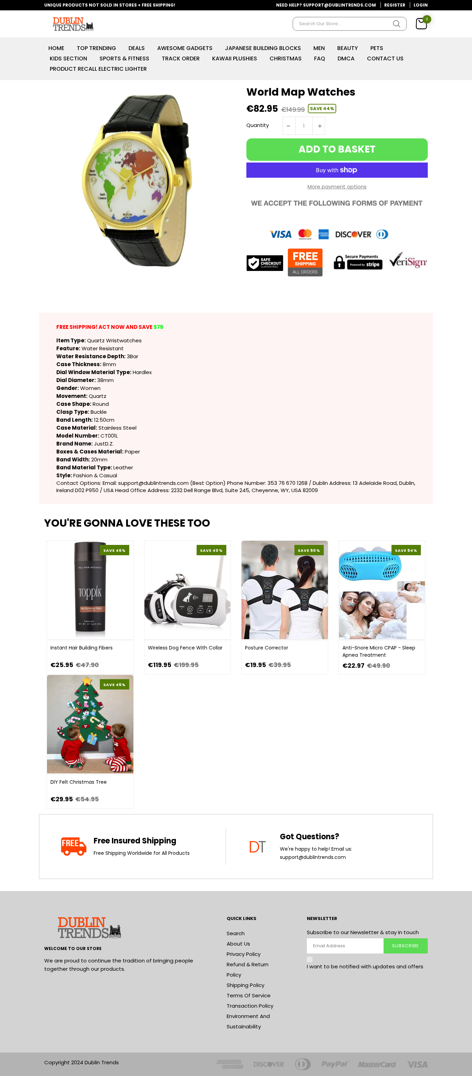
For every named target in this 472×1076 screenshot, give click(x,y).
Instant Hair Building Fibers (81, 647)
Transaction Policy (250, 1005)
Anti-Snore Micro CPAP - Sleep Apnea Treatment (378, 651)
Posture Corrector (266, 647)
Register (394, 5)
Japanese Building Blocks (263, 48)
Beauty (347, 48)
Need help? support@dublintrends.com (326, 5)
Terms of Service (249, 995)
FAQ (319, 58)
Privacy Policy (244, 954)
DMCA (346, 58)
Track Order (181, 58)
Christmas (286, 58)
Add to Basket (337, 149)
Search (236, 933)
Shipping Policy (245, 985)
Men (319, 48)
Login (421, 5)
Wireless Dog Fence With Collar (185, 647)
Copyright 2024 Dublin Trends (81, 1062)
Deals (137, 48)
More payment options (337, 186)
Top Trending (96, 48)
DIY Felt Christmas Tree (78, 782)
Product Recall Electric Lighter (98, 69)
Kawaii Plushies (234, 58)
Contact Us (385, 58)
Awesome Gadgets (185, 48)
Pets (376, 48)
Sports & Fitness (124, 58)
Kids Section (68, 58)
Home (56, 48)
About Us (238, 943)
